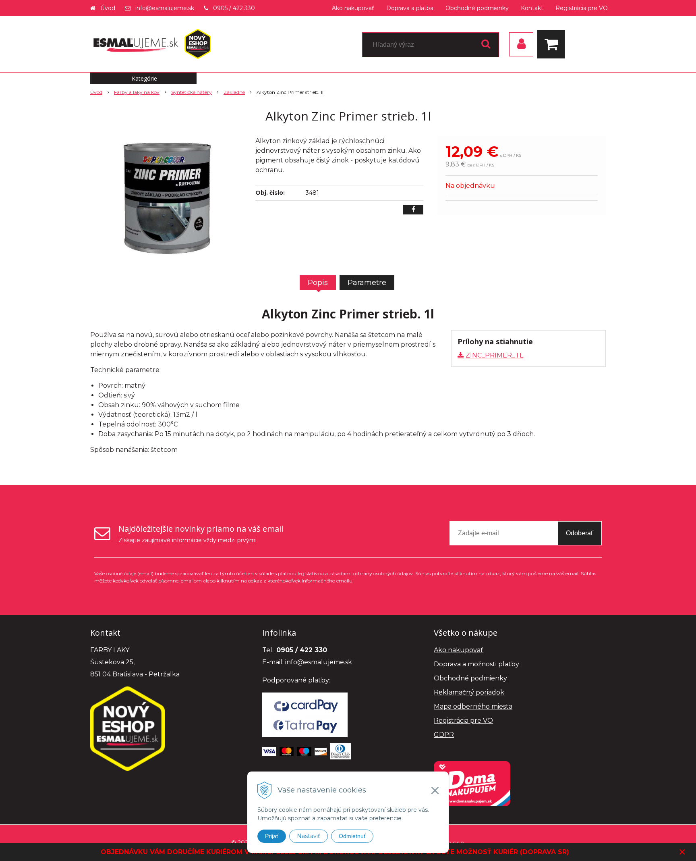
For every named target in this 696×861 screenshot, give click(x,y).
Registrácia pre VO (581, 8)
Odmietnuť (352, 836)
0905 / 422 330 (234, 8)
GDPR (444, 734)
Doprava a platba (409, 8)
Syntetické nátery (191, 92)
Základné (234, 92)
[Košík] (553, 44)
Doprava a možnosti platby (476, 664)
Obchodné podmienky (477, 8)
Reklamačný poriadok (469, 692)
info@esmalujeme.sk (164, 8)
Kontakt (532, 8)
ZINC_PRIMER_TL (494, 355)
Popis (318, 282)
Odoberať (579, 533)
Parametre (367, 282)
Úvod (107, 8)
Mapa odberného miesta (473, 706)
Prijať (271, 836)
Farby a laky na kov (137, 92)
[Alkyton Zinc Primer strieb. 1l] (167, 196)
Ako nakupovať (353, 8)
